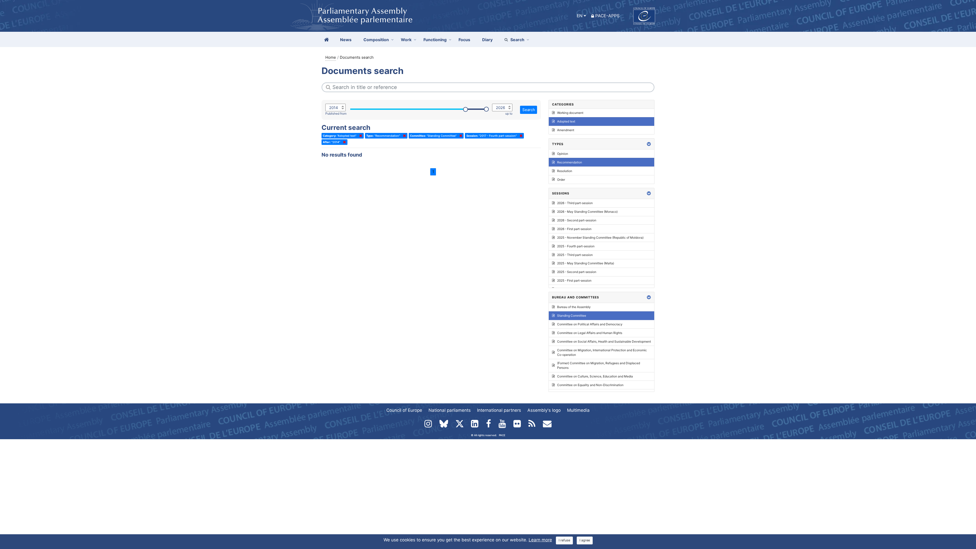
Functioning (435, 39)
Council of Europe (404, 410)
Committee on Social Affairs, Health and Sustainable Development (604, 341)
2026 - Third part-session (575, 203)
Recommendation (569, 162)
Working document (570, 113)
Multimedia (578, 410)
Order (561, 179)
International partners (499, 410)
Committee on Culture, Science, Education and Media (595, 376)
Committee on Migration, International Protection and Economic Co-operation (602, 352)
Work (406, 39)
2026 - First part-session (574, 229)
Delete (359, 135)
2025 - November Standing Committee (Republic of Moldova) (600, 237)
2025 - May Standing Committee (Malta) (585, 263)
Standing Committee (571, 315)
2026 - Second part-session (576, 220)
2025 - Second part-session (576, 272)
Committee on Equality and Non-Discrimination (590, 385)
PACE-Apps (607, 15)
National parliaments (450, 410)
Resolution (564, 171)
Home (330, 57)
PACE (502, 435)
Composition (376, 39)
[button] (649, 144)
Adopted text (566, 121)
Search (517, 39)
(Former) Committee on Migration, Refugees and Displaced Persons (598, 365)
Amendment (565, 130)
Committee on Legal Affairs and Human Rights (589, 333)
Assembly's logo (544, 410)
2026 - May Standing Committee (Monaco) (587, 212)
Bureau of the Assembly (574, 307)
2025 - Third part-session (575, 255)
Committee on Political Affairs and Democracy (589, 324)
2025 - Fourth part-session (575, 246)
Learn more (540, 539)
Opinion (562, 154)
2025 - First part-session (574, 280)
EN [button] (580, 15)
